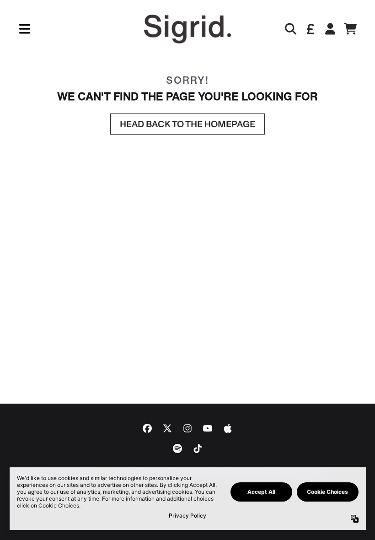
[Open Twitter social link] (167, 428)
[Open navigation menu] (25, 29)
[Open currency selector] (310, 29)
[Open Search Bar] (290, 28)
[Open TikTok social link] (198, 448)
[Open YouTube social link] (208, 428)
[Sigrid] (187, 29)
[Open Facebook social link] (147, 428)
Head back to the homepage (187, 124)
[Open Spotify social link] (177, 448)
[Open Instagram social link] (187, 428)
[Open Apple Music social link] (228, 428)
